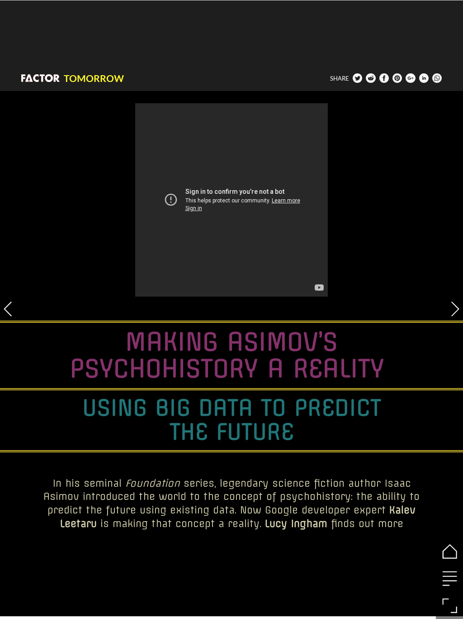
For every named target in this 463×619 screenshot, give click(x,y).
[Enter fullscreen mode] (449, 605)
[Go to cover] (449, 551)
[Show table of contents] (449, 578)
